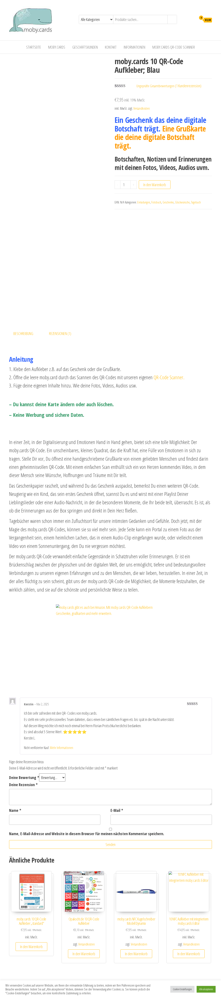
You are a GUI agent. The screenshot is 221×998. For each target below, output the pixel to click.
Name (15, 810)
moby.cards (56, 47)
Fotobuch (156, 202)
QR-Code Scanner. (169, 377)
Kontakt (111, 47)
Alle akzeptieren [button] (206, 989)
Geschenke (168, 202)
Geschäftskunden (85, 47)
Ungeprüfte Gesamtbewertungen (155, 86)
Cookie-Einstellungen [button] (182, 989)
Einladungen (143, 202)
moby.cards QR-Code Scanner (173, 47)
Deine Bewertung (24, 777)
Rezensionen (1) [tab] (60, 333)
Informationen (134, 47)
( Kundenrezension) (188, 85)
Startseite (33, 47)
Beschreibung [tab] (23, 333)
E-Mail (116, 810)
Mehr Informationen (61, 747)
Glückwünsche (182, 202)
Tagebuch (196, 202)
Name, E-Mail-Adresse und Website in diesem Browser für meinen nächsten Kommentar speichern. (86, 833)
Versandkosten (141, 108)
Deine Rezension (23, 784)
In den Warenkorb (154, 184)
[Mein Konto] (192, 19)
